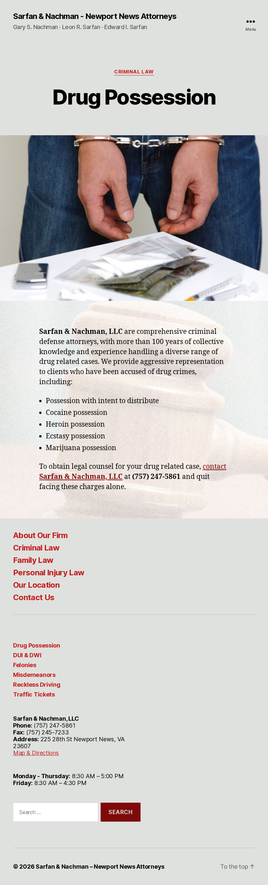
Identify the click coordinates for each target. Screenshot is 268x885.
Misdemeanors (34, 674)
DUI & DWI (27, 655)
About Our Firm (40, 535)
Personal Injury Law (48, 572)
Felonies (24, 665)
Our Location (36, 585)
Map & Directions (36, 752)
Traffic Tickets (34, 694)
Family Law (33, 560)
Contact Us (33, 597)
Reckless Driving (36, 684)
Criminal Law (134, 72)
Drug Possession (36, 645)
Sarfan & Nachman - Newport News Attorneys (94, 16)
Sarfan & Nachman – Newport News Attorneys (100, 866)
